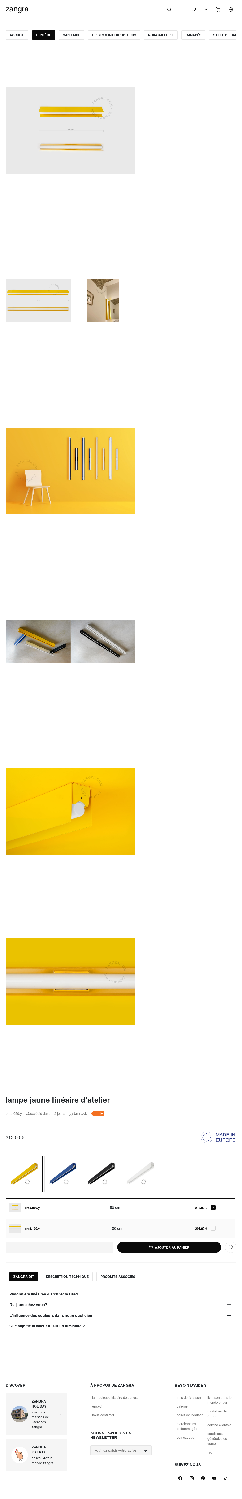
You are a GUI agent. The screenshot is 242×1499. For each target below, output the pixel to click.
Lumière (43, 35)
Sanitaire (71, 35)
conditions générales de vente (217, 1438)
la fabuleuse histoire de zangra (115, 1397)
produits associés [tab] (117, 1276)
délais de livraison (190, 1414)
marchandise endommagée (187, 1426)
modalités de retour (217, 1413)
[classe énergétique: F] (97, 1113)
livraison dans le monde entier (219, 1400)
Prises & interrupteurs (114, 35)
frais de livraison (189, 1397)
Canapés (193, 35)
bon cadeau (185, 1437)
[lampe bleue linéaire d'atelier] (62, 1174)
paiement (183, 1406)
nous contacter (103, 1414)
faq (209, 1452)
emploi (97, 1406)
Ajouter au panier (172, 1247)
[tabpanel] (121, 1310)
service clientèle (219, 1424)
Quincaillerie (161, 35)
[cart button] (218, 9)
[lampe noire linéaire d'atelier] (101, 1174)
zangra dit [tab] (23, 1276)
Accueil (17, 35)
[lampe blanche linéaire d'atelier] (140, 1174)
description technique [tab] (67, 1276)
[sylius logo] (17, 9)
